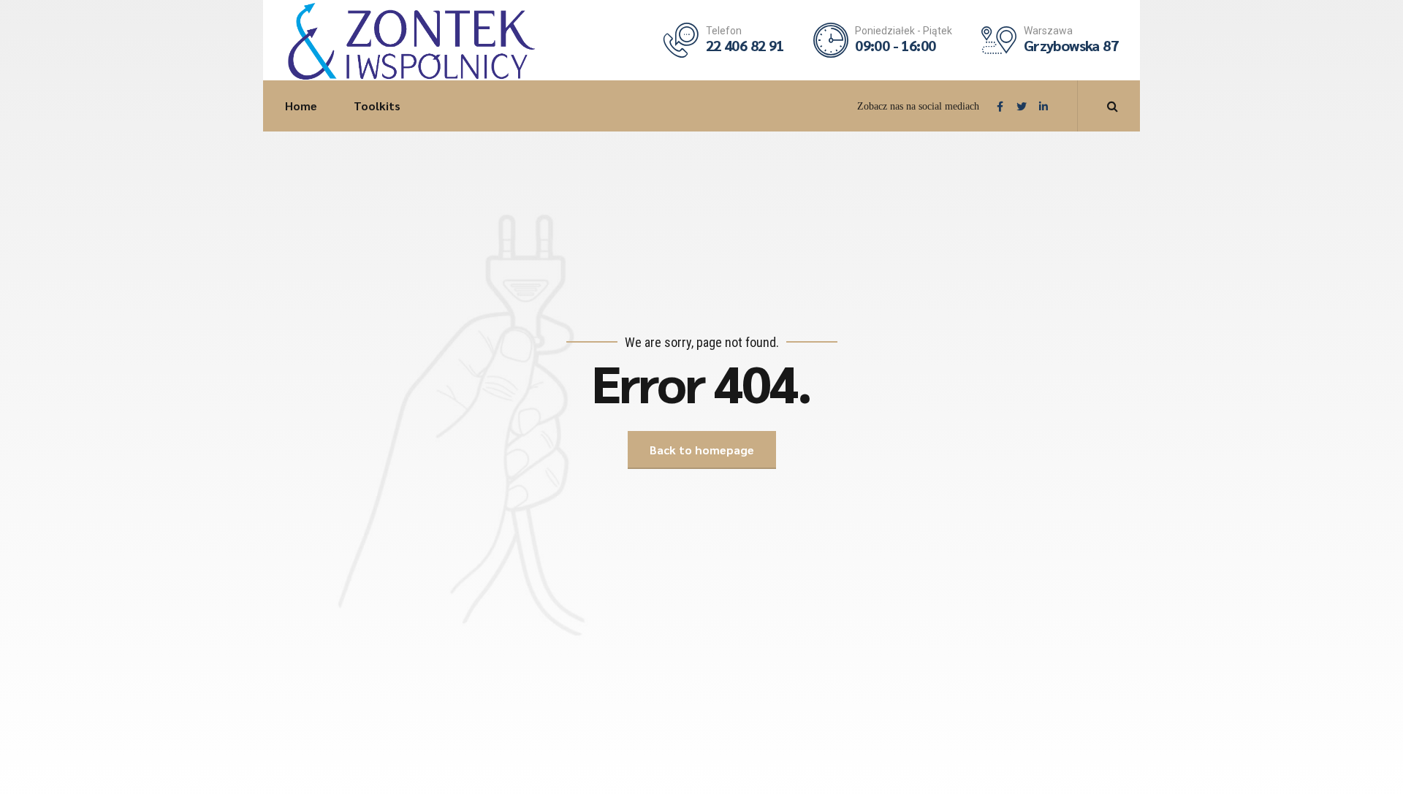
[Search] (1112, 106)
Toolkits (377, 105)
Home (301, 105)
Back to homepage (702, 449)
